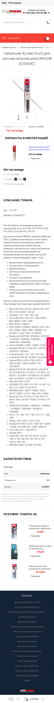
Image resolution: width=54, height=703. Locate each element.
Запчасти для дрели (27, 617)
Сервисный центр (38, 11)
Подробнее (35, 158)
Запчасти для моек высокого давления (27, 627)
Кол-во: (9, 179)
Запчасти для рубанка (27, 646)
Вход (4, 3)
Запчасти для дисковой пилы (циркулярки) (27, 612)
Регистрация (14, 3)
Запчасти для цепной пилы (27, 666)
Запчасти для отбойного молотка (27, 631)
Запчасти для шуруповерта (27, 676)
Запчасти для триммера (27, 656)
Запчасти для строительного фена (27, 651)
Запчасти (14, 38)
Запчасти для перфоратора (27, 636)
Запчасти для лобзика (27, 622)
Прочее (27, 680)
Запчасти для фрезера (27, 661)
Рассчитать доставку (16, 183)
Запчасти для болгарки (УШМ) (27, 602)
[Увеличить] (27, 95)
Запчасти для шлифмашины (27, 671)
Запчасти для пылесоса (27, 641)
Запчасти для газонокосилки (27, 607)
